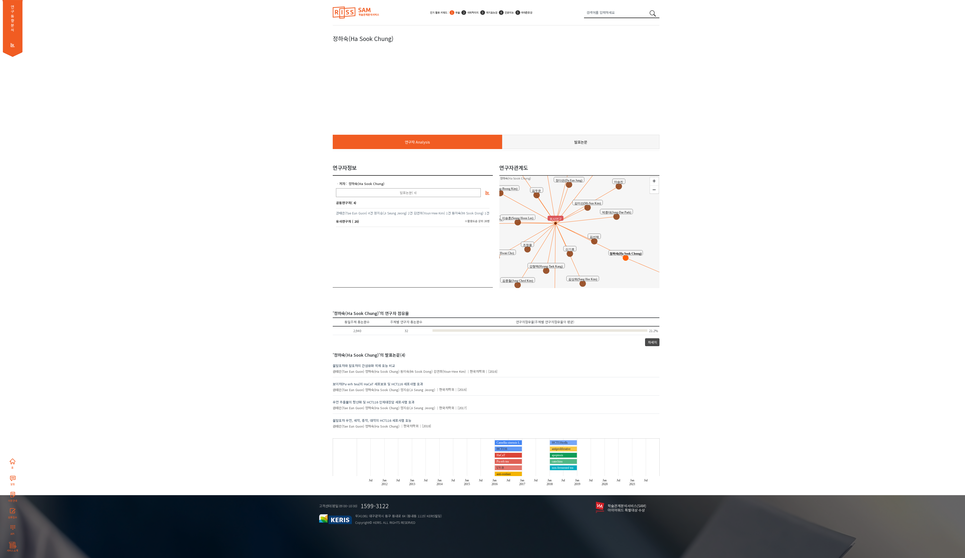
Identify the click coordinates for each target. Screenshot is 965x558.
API (12, 534)
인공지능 (509, 12)
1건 (448, 213)
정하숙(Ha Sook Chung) (366, 183)
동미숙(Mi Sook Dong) (468, 213)
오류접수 (12, 517)
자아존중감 (526, 12)
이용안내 (12, 500)
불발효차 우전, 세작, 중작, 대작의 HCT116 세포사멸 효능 (372, 420)
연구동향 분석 (12, 18)
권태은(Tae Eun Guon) (351, 213)
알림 (12, 484)
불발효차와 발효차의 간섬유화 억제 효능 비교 (364, 365)
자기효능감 (491, 12)
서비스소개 (12, 550)
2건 (410, 213)
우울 (457, 12)
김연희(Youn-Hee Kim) (429, 213)
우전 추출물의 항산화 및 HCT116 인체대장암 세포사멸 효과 (373, 402)
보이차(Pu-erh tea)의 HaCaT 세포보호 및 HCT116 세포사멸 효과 (378, 384)
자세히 (652, 342)
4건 (370, 213)
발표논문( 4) (408, 192)
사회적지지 (472, 12)
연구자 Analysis (417, 142)
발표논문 (580, 142)
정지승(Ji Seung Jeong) (390, 213)
